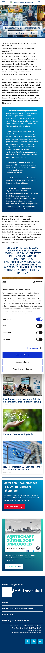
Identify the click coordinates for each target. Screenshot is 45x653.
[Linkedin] (33, 641)
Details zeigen (32, 348)
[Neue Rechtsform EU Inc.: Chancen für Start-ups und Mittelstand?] (22, 452)
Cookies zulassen (22, 355)
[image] (23, 535)
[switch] (39, 326)
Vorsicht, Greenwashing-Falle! (18, 434)
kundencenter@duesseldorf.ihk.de (29, 633)
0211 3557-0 (37, 630)
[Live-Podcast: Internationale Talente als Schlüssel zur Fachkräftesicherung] (22, 385)
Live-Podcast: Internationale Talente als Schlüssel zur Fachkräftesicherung (22, 400)
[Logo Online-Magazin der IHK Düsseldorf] (22, 2)
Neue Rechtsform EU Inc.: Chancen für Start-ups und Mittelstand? (22, 468)
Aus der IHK (5, 43)
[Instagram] (27, 641)
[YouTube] (40, 641)
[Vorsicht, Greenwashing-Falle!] (22, 420)
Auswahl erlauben (22, 362)
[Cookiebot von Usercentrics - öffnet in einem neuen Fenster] (32, 282)
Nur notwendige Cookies (22, 369)
